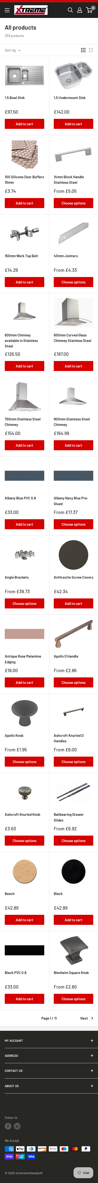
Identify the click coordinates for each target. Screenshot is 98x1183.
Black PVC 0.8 (15, 972)
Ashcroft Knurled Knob (22, 814)
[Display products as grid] (83, 50)
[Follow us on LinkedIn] (17, 1126)
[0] (89, 10)
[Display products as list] (91, 50)
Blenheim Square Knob (71, 972)
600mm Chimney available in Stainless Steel (21, 340)
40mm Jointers (66, 256)
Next (84, 1018)
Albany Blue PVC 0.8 (20, 498)
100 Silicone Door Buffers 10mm (24, 179)
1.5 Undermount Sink (70, 97)
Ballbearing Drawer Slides (69, 817)
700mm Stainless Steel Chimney (23, 422)
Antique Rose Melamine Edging (23, 659)
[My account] (79, 10)
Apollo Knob (14, 735)
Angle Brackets (17, 577)
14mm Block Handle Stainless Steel (69, 179)
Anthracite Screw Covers (73, 577)
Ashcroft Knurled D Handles (68, 738)
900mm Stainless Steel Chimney (72, 422)
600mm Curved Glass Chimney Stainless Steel (72, 338)
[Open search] (70, 10)
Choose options (73, 203)
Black (58, 893)
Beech (10, 893)
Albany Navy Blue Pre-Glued (71, 501)
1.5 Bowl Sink (15, 97)
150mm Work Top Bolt (21, 256)
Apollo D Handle (66, 656)
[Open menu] (7, 10)
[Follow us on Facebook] (8, 1126)
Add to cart (24, 124)
